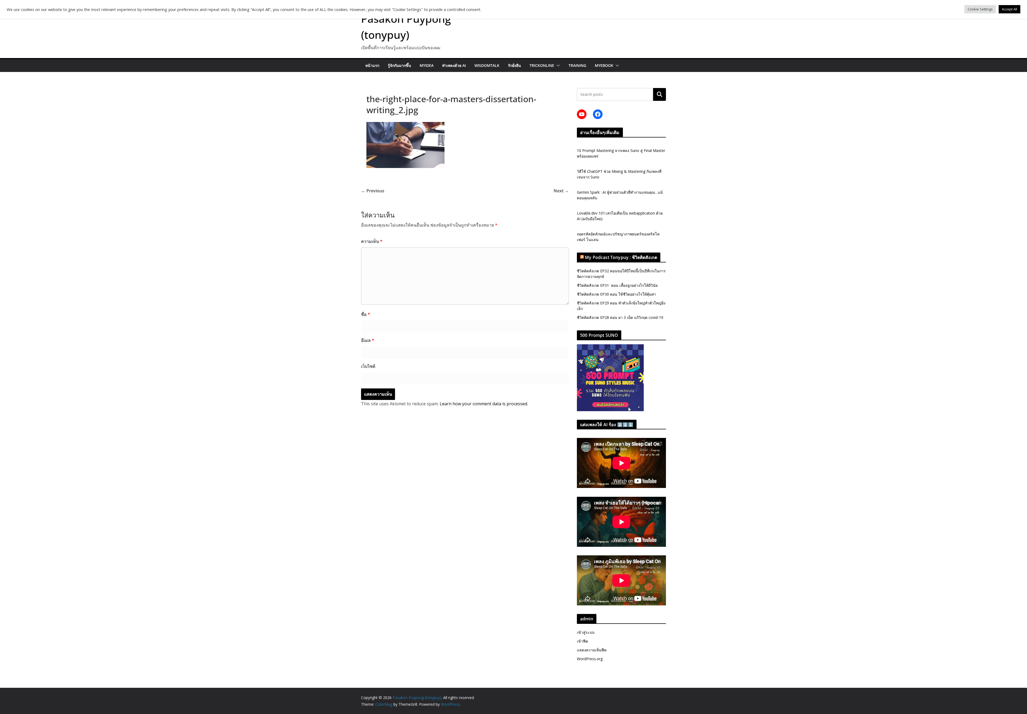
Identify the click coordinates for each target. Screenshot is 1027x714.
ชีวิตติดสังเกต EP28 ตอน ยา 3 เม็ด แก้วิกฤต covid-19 (620, 317)
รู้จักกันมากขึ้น (399, 65)
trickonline (542, 65)
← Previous (372, 191)
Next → (561, 191)
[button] (557, 65)
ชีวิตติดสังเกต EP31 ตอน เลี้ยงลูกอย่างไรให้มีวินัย (617, 285)
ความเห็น (371, 241)
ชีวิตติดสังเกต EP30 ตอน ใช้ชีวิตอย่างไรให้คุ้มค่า (616, 294)
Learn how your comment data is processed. (484, 404)
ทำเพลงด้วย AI (454, 65)
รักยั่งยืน (514, 65)
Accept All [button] (1009, 9)
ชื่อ (365, 314)
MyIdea (427, 65)
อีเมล (367, 340)
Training (577, 65)
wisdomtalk (486, 65)
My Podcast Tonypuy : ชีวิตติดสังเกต (621, 257)
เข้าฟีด (582, 641)
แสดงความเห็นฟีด (592, 649)
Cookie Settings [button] (980, 9)
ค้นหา (659, 94)
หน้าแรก (372, 65)
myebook (604, 65)
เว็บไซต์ (368, 366)
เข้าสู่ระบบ (586, 632)
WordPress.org (590, 658)
